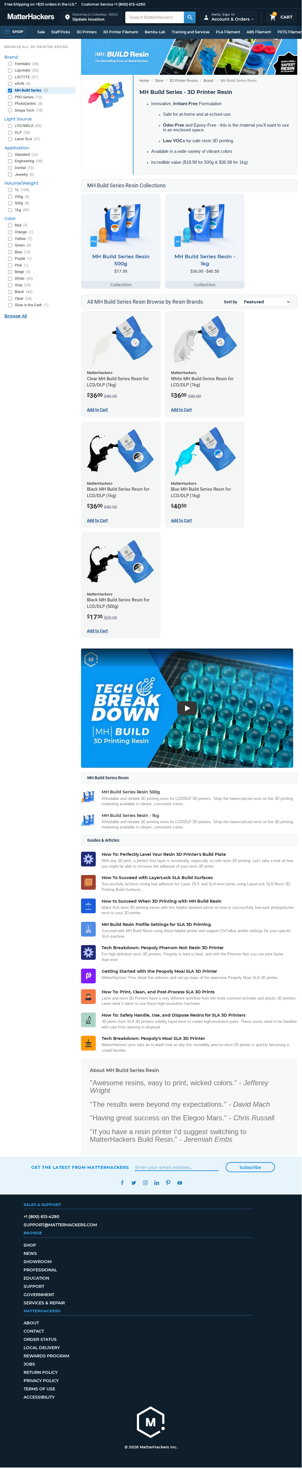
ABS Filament (259, 32)
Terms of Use (39, 1389)
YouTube (179, 1183)
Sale (41, 32)
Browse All (15, 316)
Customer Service (97, 4)
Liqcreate (27, 70)
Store (159, 81)
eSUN (23, 83)
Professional (40, 1270)
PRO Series (28, 97)
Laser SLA (27, 139)
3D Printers (87, 32)
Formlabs (27, 64)
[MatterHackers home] (30, 17)
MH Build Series (31, 90)
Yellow (23, 238)
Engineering (29, 161)
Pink (22, 265)
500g (22, 203)
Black (24, 292)
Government (39, 1294)
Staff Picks (60, 32)
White (24, 278)
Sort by (230, 302)
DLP (22, 132)
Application (16, 147)
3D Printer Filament (120, 32)
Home (144, 81)
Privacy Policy (41, 1380)
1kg (22, 210)
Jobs (29, 1364)
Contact (34, 1331)
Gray (23, 285)
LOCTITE (26, 77)
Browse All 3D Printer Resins (36, 47)
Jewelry (24, 174)
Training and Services (190, 32)
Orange (24, 232)
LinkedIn (156, 1183)
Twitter (133, 1183)
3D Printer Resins (183, 81)
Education (36, 1278)
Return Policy (41, 1372)
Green (23, 245)
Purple (23, 258)
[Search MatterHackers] (190, 17)
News (30, 1253)
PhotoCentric (29, 103)
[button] (91, 17)
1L (22, 190)
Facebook (122, 1183)
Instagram (145, 1183)
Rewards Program (46, 1356)
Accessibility (39, 1397)
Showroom (38, 1261)
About (31, 1323)
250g (22, 196)
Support (34, 1286)
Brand (208, 81)
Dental (24, 168)
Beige (23, 271)
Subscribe (250, 1167)
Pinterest (168, 1183)
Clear (23, 298)
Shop (30, 1245)
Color (10, 218)
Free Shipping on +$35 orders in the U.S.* (40, 4)
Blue (23, 252)
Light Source (18, 119)
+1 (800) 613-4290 (129, 4)
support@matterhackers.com (60, 1225)
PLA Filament (228, 32)
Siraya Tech (29, 110)
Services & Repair (44, 1303)
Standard (26, 154)
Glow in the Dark (32, 305)
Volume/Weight (21, 183)
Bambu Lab (155, 32)
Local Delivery (42, 1347)
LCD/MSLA (28, 125)
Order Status (40, 1339)
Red (21, 225)
